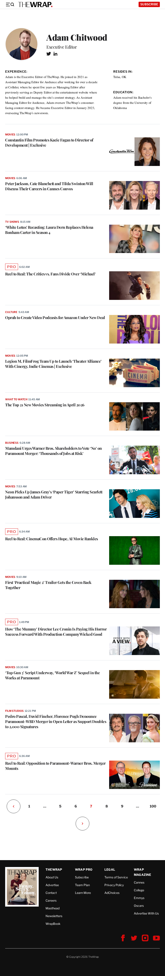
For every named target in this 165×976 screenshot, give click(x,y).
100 (153, 806)
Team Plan (82, 885)
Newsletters (54, 916)
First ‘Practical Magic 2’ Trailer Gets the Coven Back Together (48, 585)
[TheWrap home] (35, 4)
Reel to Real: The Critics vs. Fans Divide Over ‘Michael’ (50, 273)
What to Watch (16, 399)
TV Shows (12, 221)
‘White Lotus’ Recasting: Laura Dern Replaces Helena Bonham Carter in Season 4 (49, 230)
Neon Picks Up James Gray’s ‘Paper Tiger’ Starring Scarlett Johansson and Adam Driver (53, 494)
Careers (51, 900)
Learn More (83, 893)
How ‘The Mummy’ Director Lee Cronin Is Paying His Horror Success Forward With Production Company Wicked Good (56, 631)
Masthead (53, 908)
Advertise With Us (146, 913)
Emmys (139, 898)
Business (11, 442)
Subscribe (149, 4)
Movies (10, 134)
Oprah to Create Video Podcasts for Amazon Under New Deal (55, 317)
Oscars (139, 905)
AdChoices (111, 893)
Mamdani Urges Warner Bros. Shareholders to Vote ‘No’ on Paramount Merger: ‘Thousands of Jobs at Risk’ (53, 451)
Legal (109, 869)
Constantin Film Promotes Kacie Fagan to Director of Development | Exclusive (49, 142)
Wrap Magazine (142, 872)
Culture (11, 312)
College (139, 890)
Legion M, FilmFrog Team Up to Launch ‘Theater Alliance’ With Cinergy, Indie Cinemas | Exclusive (53, 364)
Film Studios (14, 710)
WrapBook (53, 923)
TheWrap (54, 869)
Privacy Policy (114, 885)
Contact (51, 893)
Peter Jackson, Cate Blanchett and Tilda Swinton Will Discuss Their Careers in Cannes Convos (49, 186)
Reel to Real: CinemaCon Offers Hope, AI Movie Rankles (51, 538)
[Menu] (10, 4)
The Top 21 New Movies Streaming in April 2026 (44, 404)
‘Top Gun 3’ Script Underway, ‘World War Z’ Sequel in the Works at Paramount (52, 675)
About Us (52, 877)
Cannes (139, 882)
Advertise (52, 885)
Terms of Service (116, 877)
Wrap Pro (84, 869)
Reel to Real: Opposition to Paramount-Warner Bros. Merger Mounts (55, 766)
